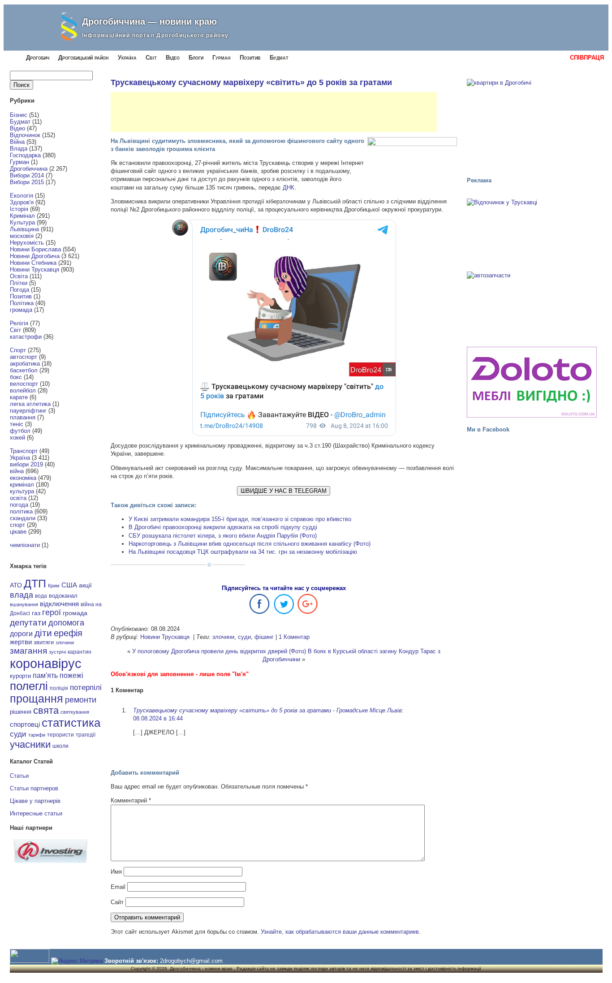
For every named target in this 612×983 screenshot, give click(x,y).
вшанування (24, 604)
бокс (16, 377)
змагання (28, 650)
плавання (22, 417)
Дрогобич (37, 57)
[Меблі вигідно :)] (532, 382)
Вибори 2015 (27, 182)
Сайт (117, 902)
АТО (16, 585)
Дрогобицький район (83, 57)
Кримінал (22, 215)
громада (21, 309)
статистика (71, 722)
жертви (21, 642)
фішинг (264, 637)
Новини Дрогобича (35, 256)
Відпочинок (25, 135)
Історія (19, 209)
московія (22, 236)
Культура (22, 222)
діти (43, 633)
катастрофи (26, 336)
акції (85, 585)
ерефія (68, 633)
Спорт (18, 350)
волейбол (23, 390)
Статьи (19, 775)
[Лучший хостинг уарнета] (50, 861)
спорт (17, 525)
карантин (79, 652)
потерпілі (86, 687)
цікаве (18, 531)
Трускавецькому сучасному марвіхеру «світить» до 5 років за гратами (251, 82)
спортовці (25, 724)
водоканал (63, 596)
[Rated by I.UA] (29, 960)
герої (51, 612)
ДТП (35, 584)
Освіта (19, 276)
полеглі (29, 686)
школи (60, 746)
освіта (18, 498)
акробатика (25, 363)
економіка (23, 477)
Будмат (279, 57)
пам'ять (45, 675)
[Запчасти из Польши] (532, 305)
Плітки (18, 283)
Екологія (21, 195)
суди (18, 733)
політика (21, 511)
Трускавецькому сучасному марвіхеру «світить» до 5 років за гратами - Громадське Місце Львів (267, 710)
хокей (17, 437)
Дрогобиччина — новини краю (149, 21)
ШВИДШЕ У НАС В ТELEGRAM (284, 490)
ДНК (288, 187)
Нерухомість (27, 242)
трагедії (85, 735)
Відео (173, 57)
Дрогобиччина (28, 168)
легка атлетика (30, 404)
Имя (116, 871)
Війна (17, 141)
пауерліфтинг (28, 410)
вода (41, 596)
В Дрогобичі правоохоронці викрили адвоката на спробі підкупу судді (223, 527)
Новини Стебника (33, 262)
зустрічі (57, 652)
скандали (22, 518)
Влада (18, 148)
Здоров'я (22, 202)
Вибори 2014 (27, 175)
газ (36, 613)
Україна (127, 57)
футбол (20, 430)
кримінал (22, 484)
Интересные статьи (36, 813)
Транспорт (24, 451)
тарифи (36, 734)
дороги (21, 633)
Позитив (250, 57)
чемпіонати (25, 545)
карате (19, 397)
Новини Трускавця (34, 269)
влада (21, 594)
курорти (20, 676)
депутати (28, 622)
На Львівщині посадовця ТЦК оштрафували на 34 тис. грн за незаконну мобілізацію (243, 551)
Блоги (196, 57)
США (69, 585)
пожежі (71, 675)
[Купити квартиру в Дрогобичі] (532, 123)
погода (19, 504)
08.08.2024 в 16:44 (158, 718)
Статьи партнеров (34, 788)
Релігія (19, 323)
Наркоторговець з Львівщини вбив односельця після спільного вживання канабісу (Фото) (250, 543)
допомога (66, 622)
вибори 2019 (26, 464)
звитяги (44, 642)
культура (22, 491)
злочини (65, 642)
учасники (30, 744)
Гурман (221, 57)
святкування (74, 712)
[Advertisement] (274, 112)
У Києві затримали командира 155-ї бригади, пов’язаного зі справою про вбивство (240, 519)
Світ (151, 57)
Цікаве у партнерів (35, 801)
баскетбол (24, 370)
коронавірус (46, 663)
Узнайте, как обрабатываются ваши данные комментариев (340, 931)
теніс (16, 424)
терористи (60, 735)
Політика (22, 303)
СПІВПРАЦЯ (587, 57)
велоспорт (24, 383)
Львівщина (24, 229)
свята (46, 710)
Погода (19, 289)
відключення (59, 604)
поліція (59, 688)
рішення (20, 711)
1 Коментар (294, 637)
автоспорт (23, 357)
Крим (54, 585)
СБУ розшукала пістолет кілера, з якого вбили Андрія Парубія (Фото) (223, 535)
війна (17, 471)
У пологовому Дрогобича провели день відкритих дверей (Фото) (219, 651)
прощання (36, 699)
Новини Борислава (35, 249)
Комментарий (131, 800)
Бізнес (18, 115)
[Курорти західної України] (532, 232)
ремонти (80, 699)
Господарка (25, 155)
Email (118, 887)
